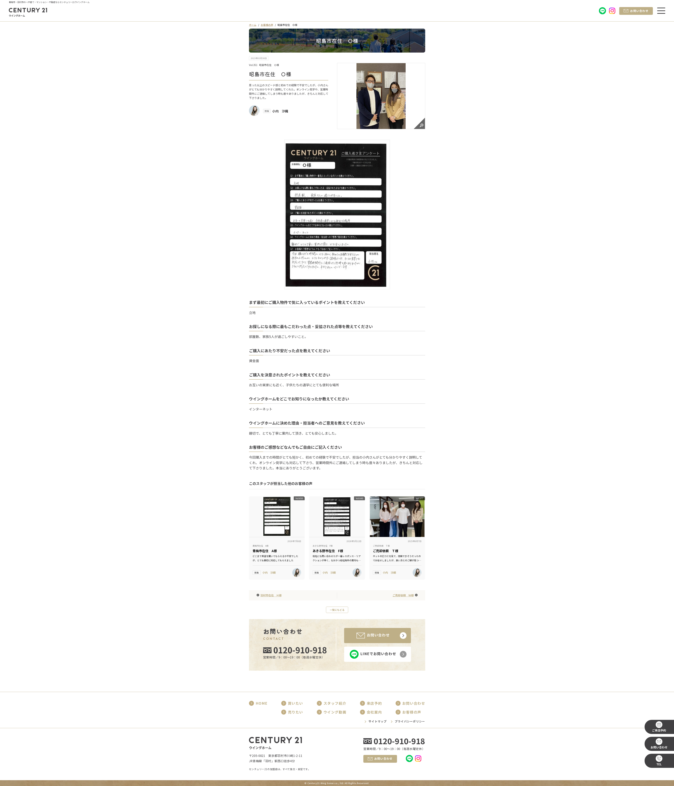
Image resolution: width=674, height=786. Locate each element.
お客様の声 (267, 25)
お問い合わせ (413, 703)
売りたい (295, 712)
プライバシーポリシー (410, 721)
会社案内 (374, 712)
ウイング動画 (335, 712)
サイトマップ (377, 721)
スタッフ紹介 (335, 703)
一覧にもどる (337, 610)
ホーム (252, 25)
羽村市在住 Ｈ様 (271, 595)
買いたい (295, 703)
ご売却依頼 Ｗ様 (403, 595)
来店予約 (374, 703)
